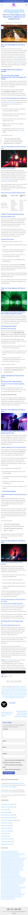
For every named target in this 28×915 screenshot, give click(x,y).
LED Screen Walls (14, 11)
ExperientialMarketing (15, 876)
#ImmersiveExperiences (18, 854)
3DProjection (11, 860)
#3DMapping (4, 851)
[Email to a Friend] (15, 681)
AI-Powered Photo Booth (8, 804)
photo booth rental (6, 791)
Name (4, 741)
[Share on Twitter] (13, 681)
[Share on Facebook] (10, 681)
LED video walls (13, 887)
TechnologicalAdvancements (7, 898)
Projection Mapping (19, 12)
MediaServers (4, 889)
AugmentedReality (18, 862)
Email (4, 747)
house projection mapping (19, 878)
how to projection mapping (7, 880)
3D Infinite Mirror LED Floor (11, 692)
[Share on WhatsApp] (8, 681)
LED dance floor (17, 61)
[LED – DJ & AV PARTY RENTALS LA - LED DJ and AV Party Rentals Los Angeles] (14, 5)
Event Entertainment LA (9, 693)
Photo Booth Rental (6, 839)
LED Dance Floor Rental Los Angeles (9, 694)
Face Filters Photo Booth (7, 815)
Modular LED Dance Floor (17, 696)
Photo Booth (4, 836)
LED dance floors (9, 660)
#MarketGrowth (15, 856)
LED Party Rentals (6, 825)
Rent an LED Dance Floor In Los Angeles (13, 672)
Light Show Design (20, 689)
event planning (4, 874)
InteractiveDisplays (5, 885)
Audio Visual (7, 9)
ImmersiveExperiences (20, 880)
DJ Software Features (17, 867)
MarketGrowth (21, 887)
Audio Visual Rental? (6, 179)
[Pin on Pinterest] (18, 681)
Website (5, 753)
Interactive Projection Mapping (9, 687)
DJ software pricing (18, 869)
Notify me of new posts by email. (12, 769)
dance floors (16, 56)
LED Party (20, 22)
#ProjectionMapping (6, 858)
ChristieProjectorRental (6, 867)
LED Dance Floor (18, 10)
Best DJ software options (18, 865)
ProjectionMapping (5, 894)
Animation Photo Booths (8, 807)
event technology (5, 876)
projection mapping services (17, 894)
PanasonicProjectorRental (14, 889)
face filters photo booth (6, 878)
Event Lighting (14, 9)
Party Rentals (10, 12)
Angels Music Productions (7, 862)
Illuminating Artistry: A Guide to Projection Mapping (7, 714)
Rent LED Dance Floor (18, 697)
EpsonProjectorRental (6, 871)
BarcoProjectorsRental (6, 865)
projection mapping (15, 891)
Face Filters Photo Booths (8, 817)
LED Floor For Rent (22, 694)
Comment (5, 729)
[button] (2, 5)
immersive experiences (6, 883)
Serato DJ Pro (18, 896)
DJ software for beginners (7, 869)
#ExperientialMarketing (6, 854)
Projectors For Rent (19, 690)
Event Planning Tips (14, 874)
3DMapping (4, 860)
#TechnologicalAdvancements (18, 858)
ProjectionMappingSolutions (7, 896)
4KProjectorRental (19, 860)
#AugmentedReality (13, 851)
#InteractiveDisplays (5, 856)
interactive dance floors (18, 883)
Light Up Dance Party (6, 696)
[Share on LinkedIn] (20, 681)
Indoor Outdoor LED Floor (21, 693)
